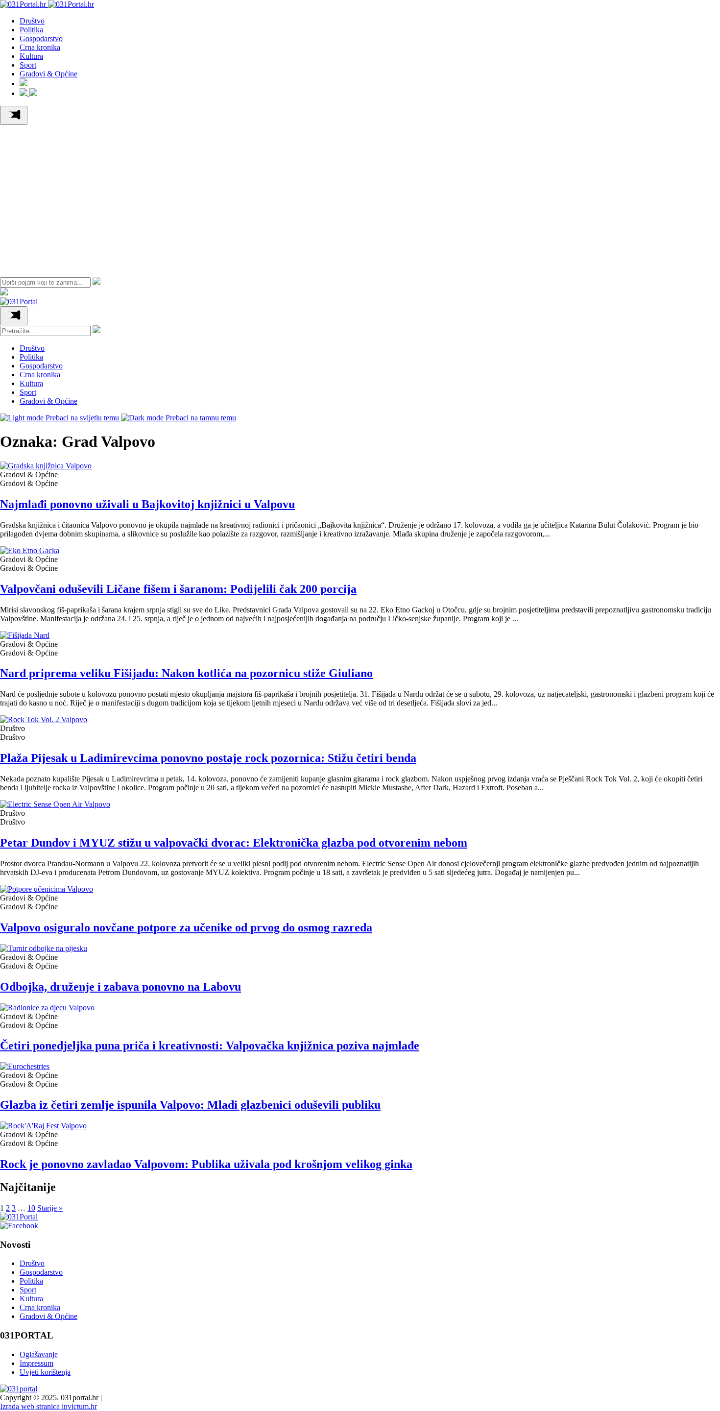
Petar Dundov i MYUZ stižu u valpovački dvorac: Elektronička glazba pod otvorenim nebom (233, 842)
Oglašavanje (39, 1354)
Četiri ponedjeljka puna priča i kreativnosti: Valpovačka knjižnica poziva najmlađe (209, 1045)
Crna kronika (40, 47)
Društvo (32, 21)
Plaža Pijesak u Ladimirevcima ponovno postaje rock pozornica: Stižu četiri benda (208, 758)
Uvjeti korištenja (45, 1372)
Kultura (31, 56)
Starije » (50, 1208)
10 (31, 1208)
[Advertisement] (360, 198)
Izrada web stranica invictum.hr (48, 1406)
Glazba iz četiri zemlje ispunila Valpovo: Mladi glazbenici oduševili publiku (190, 1104)
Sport (28, 65)
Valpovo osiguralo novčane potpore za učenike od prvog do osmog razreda (186, 927)
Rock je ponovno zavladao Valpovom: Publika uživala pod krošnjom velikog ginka (206, 1164)
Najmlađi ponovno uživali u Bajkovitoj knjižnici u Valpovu (147, 504)
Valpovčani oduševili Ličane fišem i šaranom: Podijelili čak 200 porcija (178, 589)
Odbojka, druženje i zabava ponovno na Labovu (120, 986)
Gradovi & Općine (48, 74)
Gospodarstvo (41, 38)
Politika (31, 29)
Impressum (36, 1363)
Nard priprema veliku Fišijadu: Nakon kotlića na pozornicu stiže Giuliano (186, 673)
